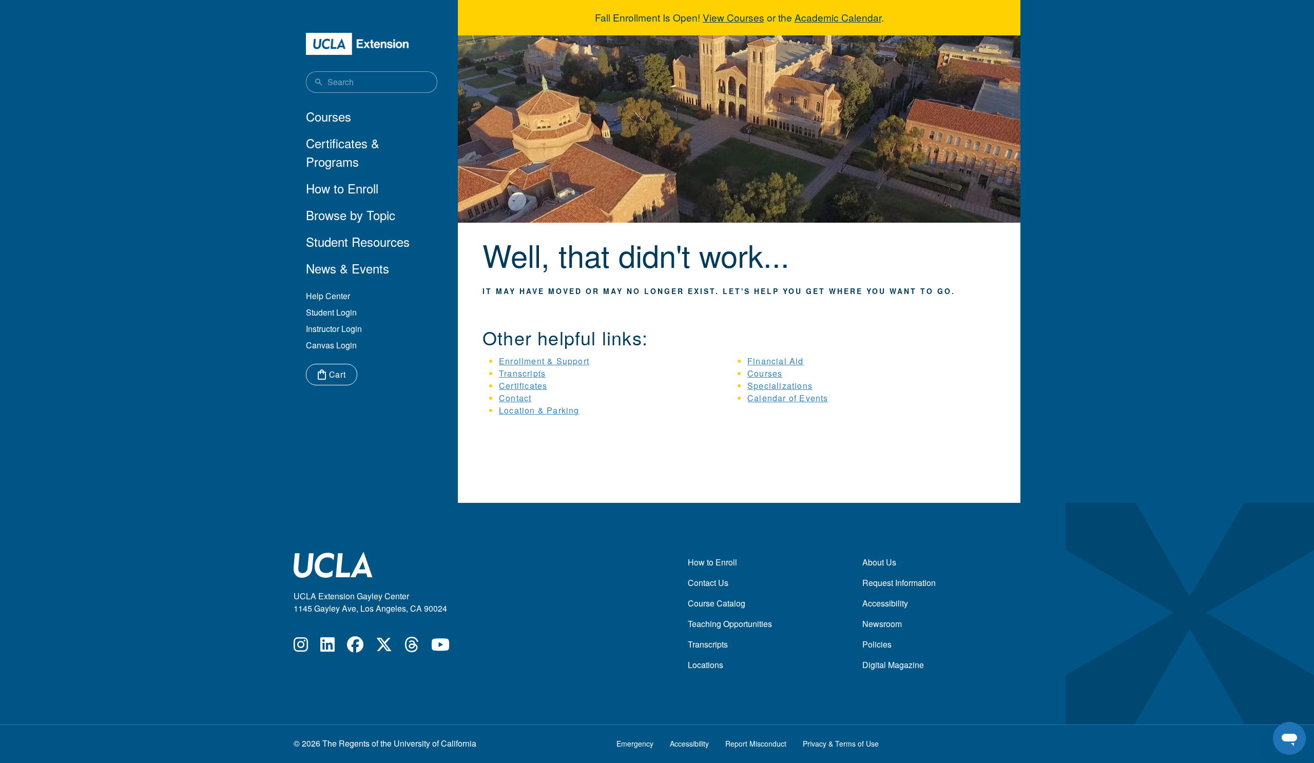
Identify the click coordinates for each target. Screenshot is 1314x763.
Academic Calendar (838, 17)
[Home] (357, 44)
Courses (328, 116)
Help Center (328, 296)
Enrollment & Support (544, 361)
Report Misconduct (755, 743)
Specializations (780, 386)
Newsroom (882, 624)
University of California (435, 743)
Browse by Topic (350, 215)
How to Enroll (342, 188)
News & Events (347, 268)
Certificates (523, 386)
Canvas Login (331, 345)
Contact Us (708, 583)
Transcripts (522, 373)
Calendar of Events (787, 398)
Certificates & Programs (342, 152)
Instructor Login (334, 329)
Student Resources (358, 241)
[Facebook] (355, 647)
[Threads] (411, 647)
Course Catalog (716, 603)
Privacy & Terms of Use (841, 743)
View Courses (733, 17)
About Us (879, 562)
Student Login (331, 312)
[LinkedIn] (327, 647)
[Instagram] (301, 647)
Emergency (634, 743)
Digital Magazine (893, 665)
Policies (877, 644)
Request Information (899, 583)
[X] (384, 647)
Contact (515, 398)
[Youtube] (440, 647)
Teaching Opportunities (730, 624)
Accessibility (885, 603)
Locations (705, 665)
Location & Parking (539, 410)
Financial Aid (775, 361)
